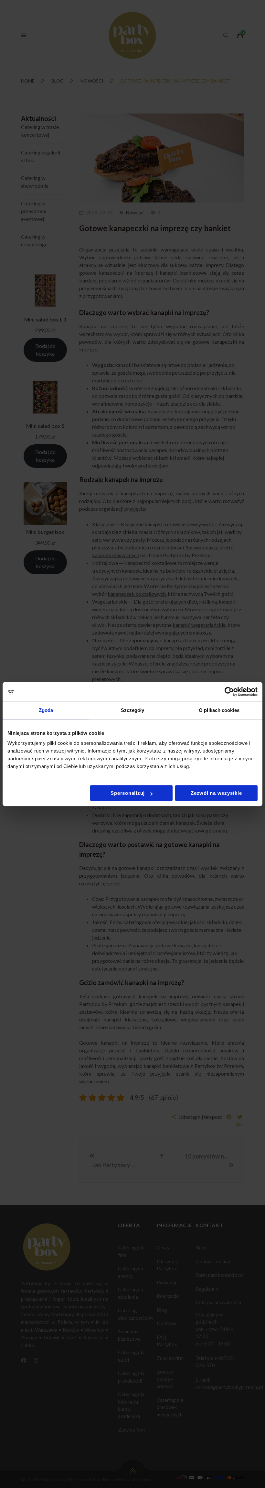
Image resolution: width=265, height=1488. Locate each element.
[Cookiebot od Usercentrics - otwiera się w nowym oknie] (229, 691)
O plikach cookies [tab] (219, 710)
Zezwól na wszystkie (216, 793)
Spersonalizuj (128, 793)
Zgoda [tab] (46, 710)
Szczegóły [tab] (132, 710)
